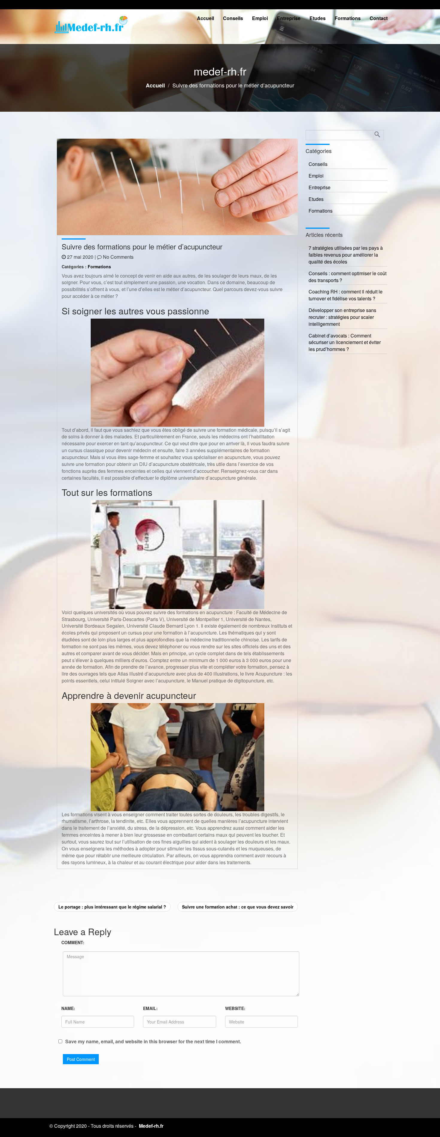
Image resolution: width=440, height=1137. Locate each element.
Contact (379, 18)
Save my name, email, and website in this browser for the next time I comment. (153, 1041)
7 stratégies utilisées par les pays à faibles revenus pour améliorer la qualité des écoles (346, 255)
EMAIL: (150, 1008)
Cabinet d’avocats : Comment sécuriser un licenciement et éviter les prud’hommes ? (345, 342)
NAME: (68, 1008)
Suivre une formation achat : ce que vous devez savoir (237, 907)
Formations (348, 18)
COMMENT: (72, 942)
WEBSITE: (235, 1008)
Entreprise (289, 18)
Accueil (205, 18)
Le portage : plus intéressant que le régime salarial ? (112, 907)
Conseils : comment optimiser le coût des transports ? (347, 277)
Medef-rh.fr (151, 1125)
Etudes (317, 18)
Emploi (260, 18)
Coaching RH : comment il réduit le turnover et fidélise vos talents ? (346, 295)
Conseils (233, 18)
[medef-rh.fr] (91, 26)
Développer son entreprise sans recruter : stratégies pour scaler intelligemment (342, 317)
